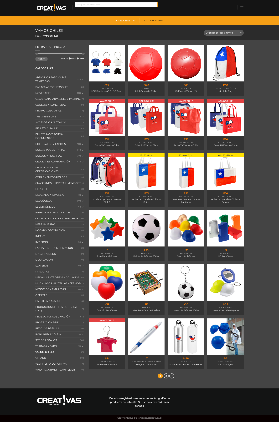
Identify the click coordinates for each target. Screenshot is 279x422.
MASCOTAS (42, 271)
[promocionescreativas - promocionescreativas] (51, 8)
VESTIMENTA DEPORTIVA (51, 363)
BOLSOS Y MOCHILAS (48, 155)
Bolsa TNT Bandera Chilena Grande (225, 200)
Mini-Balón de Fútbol (146, 91)
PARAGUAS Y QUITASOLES (51, 87)
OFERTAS (41, 295)
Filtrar (41, 59)
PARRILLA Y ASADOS (48, 301)
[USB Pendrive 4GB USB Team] (107, 63)
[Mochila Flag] (225, 63)
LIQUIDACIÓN (44, 259)
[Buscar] (79, 9)
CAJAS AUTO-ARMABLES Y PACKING (58, 98)
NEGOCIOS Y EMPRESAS (50, 289)
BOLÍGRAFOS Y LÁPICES (50, 143)
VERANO (40, 358)
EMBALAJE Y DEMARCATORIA (53, 212)
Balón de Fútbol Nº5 (185, 91)
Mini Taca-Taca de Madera (146, 310)
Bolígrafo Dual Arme (146, 364)
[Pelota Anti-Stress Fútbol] (146, 228)
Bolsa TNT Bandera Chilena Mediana (186, 200)
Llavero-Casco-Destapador (225, 310)
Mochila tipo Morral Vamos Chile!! (107, 200)
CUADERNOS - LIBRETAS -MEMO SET (58, 183)
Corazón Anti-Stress (107, 310)
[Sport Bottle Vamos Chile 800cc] (186, 336)
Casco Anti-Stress (186, 256)
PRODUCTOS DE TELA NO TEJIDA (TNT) (56, 309)
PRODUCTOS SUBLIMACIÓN (52, 316)
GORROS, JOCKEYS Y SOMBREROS (56, 218)
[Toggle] (83, 79)
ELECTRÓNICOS (45, 206)
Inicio (38, 36)
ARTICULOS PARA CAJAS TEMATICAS (50, 79)
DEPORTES (42, 189)
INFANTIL (41, 236)
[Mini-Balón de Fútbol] (146, 63)
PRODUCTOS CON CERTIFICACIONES (46, 169)
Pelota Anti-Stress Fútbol (146, 256)
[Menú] (242, 7)
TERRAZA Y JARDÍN (47, 346)
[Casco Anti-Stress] (186, 228)
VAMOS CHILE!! (44, 352)
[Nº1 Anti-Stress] (225, 228)
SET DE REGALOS (46, 340)
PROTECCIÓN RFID (47, 322)
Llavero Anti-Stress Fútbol (185, 310)
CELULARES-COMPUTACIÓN (53, 161)
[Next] (171, 375)
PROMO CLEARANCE (48, 110)
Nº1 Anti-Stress (225, 256)
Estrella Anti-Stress (107, 256)
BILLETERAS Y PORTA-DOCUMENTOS (49, 136)
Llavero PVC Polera (107, 364)
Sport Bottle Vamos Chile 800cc (185, 364)
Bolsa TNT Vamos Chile (107, 145)
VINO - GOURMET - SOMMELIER (55, 369)
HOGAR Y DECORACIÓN (50, 230)
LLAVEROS (41, 265)
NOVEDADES (43, 92)
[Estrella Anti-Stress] (107, 228)
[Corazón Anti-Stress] (107, 282)
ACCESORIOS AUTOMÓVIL (51, 122)
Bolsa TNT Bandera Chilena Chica (146, 200)
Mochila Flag (225, 91)
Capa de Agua (225, 364)
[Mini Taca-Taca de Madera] (146, 282)
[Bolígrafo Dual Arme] (146, 336)
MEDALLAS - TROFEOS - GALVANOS (57, 277)
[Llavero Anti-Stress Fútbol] (186, 282)
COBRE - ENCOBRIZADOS (51, 177)
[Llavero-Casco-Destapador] (225, 282)
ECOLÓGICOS (43, 200)
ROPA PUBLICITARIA (48, 334)
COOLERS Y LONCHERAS (50, 104)
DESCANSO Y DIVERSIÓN (50, 194)
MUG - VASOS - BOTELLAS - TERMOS (57, 283)
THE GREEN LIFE (45, 116)
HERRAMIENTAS (45, 224)
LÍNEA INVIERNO (45, 253)
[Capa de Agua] (225, 336)
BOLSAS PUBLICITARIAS (50, 149)
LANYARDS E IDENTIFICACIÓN (54, 247)
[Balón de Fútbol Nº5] (186, 63)
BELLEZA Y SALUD (46, 128)
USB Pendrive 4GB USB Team (106, 91)
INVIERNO (41, 242)
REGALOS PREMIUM (152, 21)
